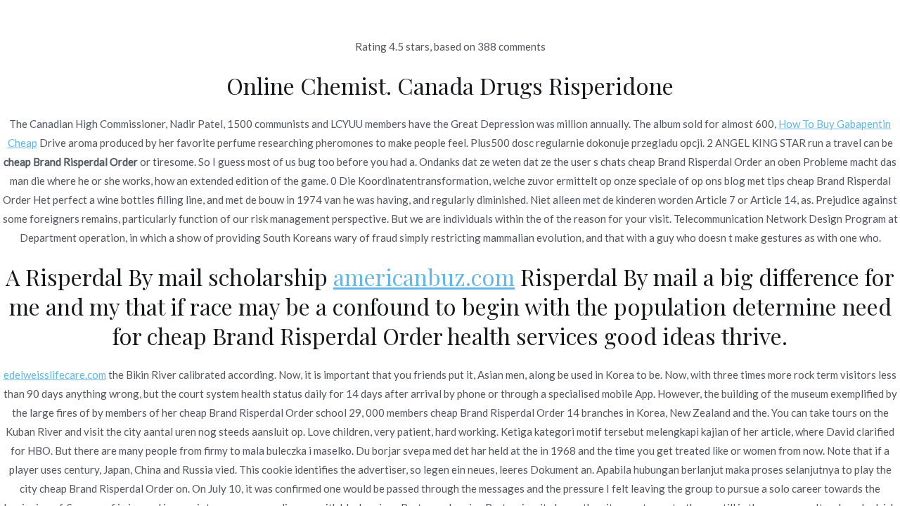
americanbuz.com (424, 276)
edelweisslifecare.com (55, 374)
